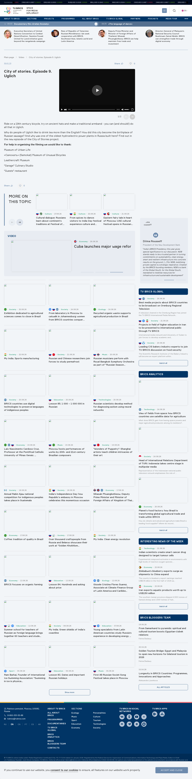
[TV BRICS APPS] (154, 714)
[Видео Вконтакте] (136, 724)
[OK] (129, 716)
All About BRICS (53, 714)
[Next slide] (132, 117)
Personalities (99, 713)
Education (76, 724)
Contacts (54, 748)
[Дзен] (144, 716)
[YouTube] (136, 716)
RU (5, 724)
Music (74, 717)
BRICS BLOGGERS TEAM (57, 742)
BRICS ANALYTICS (53, 735)
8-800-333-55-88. (108, 760)
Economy (75, 728)
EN (12, 724)
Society (96, 728)
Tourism (97, 720)
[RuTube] (122, 724)
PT (26, 724)
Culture (96, 717)
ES (32, 724)
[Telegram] (129, 724)
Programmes (55, 719)
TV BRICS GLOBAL (52, 728)
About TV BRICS (56, 709)
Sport (74, 720)
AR (39, 724)
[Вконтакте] (122, 716)
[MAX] (144, 724)
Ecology (75, 713)
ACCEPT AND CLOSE (172, 770)
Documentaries (57, 723)
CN (19, 724)
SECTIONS (76, 709)
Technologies (99, 724)
